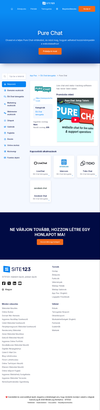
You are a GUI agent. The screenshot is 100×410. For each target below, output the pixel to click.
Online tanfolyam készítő (12, 363)
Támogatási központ (60, 312)
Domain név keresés (11, 315)
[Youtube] (19, 283)
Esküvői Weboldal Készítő (12, 337)
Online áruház (7, 312)
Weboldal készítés (9, 308)
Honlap (55, 271)
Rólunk (55, 308)
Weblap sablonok (59, 289)
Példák (34, 9)
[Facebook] (4, 283)
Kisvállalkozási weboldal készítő (15, 345)
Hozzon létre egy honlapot (50, 242)
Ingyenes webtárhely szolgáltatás (16, 374)
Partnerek (56, 323)
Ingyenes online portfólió (12, 341)
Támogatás (46, 9)
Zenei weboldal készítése (13, 334)
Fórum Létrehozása (10, 360)
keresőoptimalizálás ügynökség (15, 382)
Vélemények (57, 282)
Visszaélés (52, 403)
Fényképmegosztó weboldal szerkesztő (19, 326)
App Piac (33, 76)
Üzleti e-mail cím (9, 352)
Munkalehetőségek (64, 319)
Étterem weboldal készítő (13, 367)
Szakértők (56, 326)
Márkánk (55, 330)
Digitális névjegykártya (11, 349)
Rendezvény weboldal (11, 330)
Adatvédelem (41, 403)
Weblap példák (58, 286)
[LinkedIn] (14, 283)
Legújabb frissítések (60, 297)
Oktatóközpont (58, 315)
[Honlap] (12, 9)
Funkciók (55, 278)
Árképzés (21, 9)
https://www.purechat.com (44, 99)
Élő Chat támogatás (48, 76)
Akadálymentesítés (65, 403)
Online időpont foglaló (11, 371)
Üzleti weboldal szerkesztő (13, 323)
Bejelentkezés (69, 9)
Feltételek (31, 403)
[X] (9, 283)
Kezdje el (87, 9)
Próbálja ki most (50, 51)
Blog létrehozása (9, 356)
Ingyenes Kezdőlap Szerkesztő (15, 319)
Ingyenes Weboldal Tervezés (14, 378)
